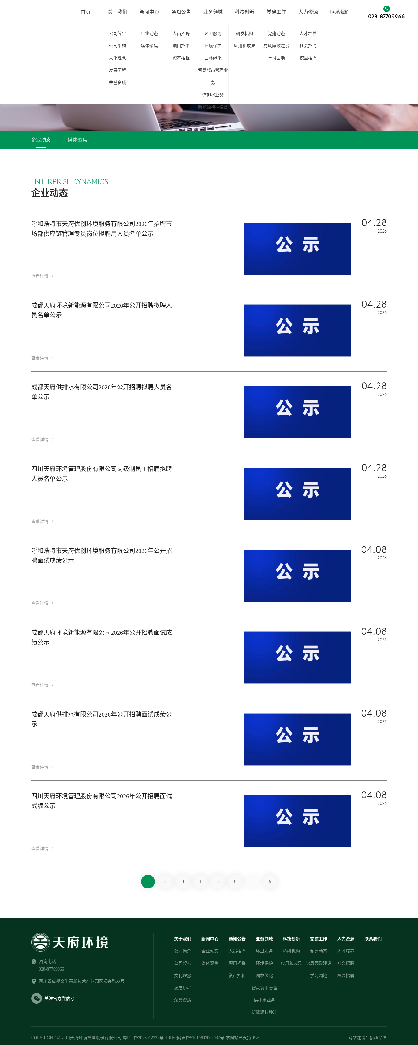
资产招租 (181, 58)
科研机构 (291, 951)
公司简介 (117, 33)
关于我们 (117, 12)
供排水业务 (213, 95)
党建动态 (276, 33)
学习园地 (276, 58)
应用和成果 (244, 46)
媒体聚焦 (149, 46)
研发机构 (244, 33)
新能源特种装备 (213, 107)
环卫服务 (213, 33)
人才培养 (308, 33)
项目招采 (181, 46)
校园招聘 (308, 58)
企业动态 (149, 33)
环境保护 (213, 46)
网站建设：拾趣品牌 (367, 1038)
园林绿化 (213, 58)
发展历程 (117, 70)
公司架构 (117, 46)
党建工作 (276, 12)
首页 (86, 12)
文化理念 (117, 58)
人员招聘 (181, 33)
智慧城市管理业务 (213, 76)
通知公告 (181, 12)
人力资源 (308, 12)
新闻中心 (149, 12)
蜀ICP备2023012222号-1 (145, 1038)
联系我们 (340, 12)
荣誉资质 (117, 82)
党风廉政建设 (276, 46)
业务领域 (213, 12)
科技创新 (244, 12)
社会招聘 (308, 46)
